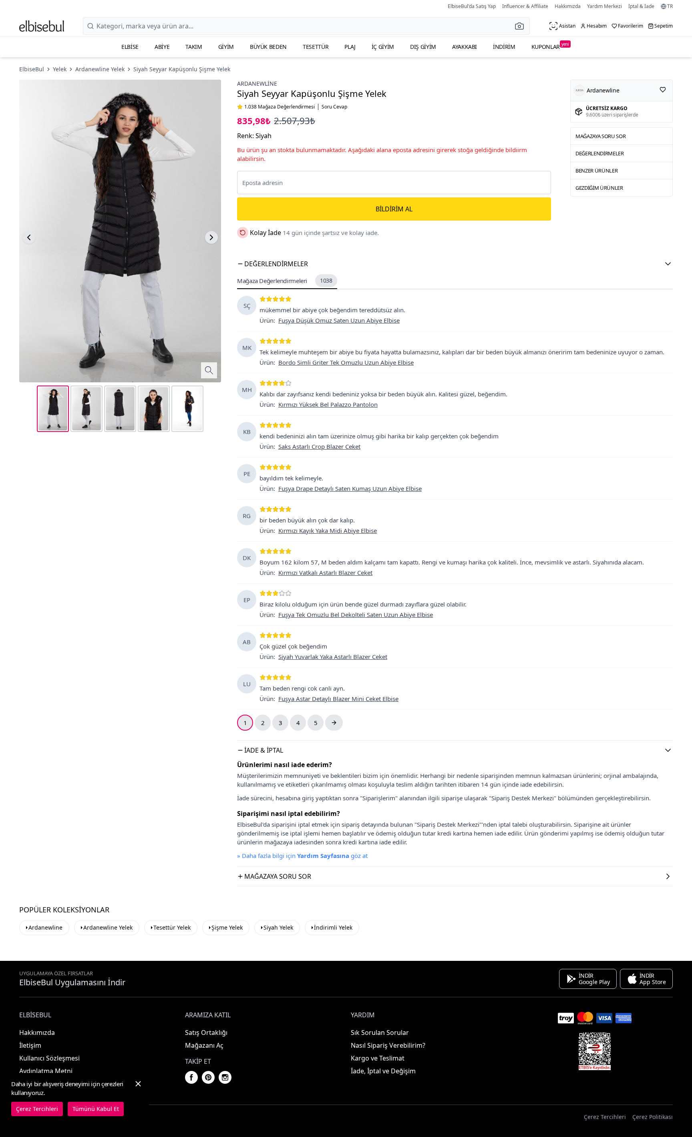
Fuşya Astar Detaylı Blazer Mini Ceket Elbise (338, 699)
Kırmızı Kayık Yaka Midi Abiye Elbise (327, 530)
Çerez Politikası (652, 1117)
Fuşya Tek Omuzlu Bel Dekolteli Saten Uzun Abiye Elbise (355, 615)
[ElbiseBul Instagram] (225, 1077)
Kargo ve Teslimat (377, 1058)
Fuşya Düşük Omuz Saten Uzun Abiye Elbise (339, 320)
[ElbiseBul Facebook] (191, 1077)
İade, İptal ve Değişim (383, 1071)
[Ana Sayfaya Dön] (41, 26)
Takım (193, 46)
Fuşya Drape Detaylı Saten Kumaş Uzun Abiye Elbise (350, 488)
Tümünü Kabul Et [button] (95, 1109)
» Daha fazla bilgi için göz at (302, 856)
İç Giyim (383, 46)
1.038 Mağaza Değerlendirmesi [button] (279, 107)
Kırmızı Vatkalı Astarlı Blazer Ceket (325, 572)
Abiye (162, 46)
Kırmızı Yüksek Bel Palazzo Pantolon (328, 404)
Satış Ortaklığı (206, 1032)
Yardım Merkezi (604, 6)
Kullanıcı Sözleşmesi (49, 1058)
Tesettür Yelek (172, 927)
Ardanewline (257, 83)
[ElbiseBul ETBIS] (595, 1051)
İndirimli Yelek (333, 927)
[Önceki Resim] (28, 237)
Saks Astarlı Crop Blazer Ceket (319, 446)
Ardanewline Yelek (100, 69)
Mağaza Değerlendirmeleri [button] (284, 281)
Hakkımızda (568, 6)
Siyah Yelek (278, 927)
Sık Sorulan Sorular (380, 1032)
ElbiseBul (31, 69)
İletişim (30, 1045)
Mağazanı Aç (204, 1045)
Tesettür (315, 46)
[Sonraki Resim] (211, 237)
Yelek (59, 69)
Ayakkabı (464, 46)
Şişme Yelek (227, 927)
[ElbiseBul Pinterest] (208, 1077)
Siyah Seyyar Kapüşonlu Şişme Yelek (181, 69)
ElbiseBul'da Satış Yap (472, 6)
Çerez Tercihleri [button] (605, 1117)
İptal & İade (641, 6)
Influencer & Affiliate (525, 6)
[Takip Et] (663, 89)
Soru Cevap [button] (334, 107)
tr (670, 6)
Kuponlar (550, 45)
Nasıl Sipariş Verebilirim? (388, 1045)
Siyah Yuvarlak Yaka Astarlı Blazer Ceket (332, 657)
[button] (522, 26)
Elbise (130, 46)
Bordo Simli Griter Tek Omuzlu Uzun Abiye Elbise (346, 362)
